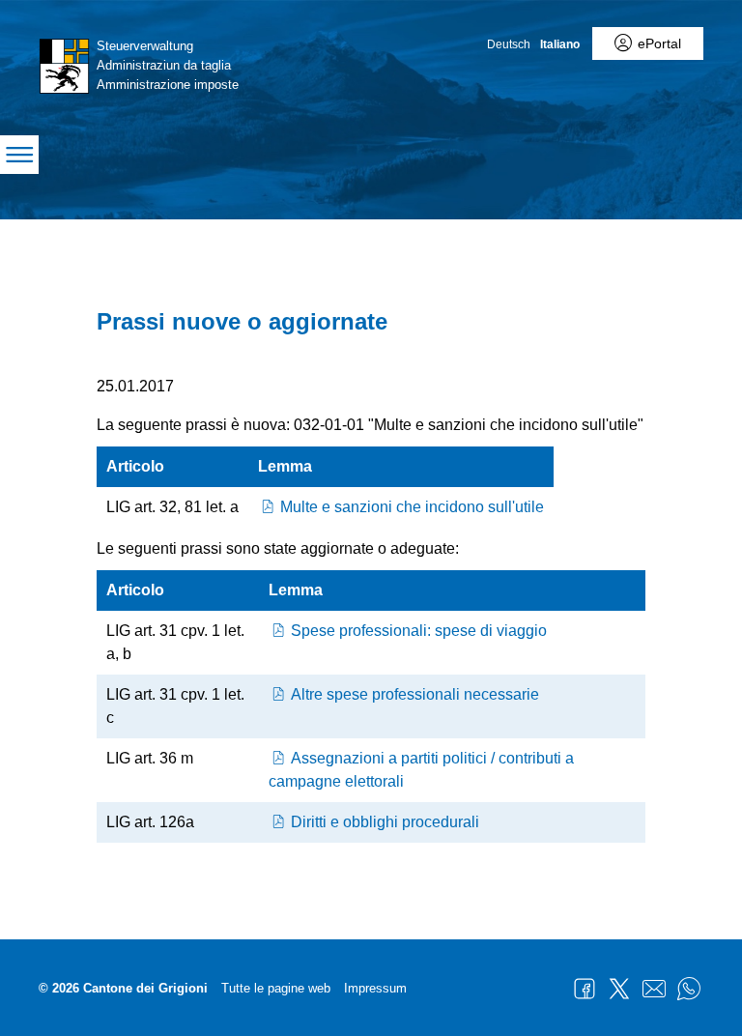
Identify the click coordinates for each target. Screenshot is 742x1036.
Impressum (375, 988)
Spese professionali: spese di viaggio (419, 630)
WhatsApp (688, 988)
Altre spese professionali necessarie (415, 694)
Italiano (560, 44)
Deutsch (508, 44)
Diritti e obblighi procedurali (385, 822)
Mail (654, 988)
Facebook (584, 988)
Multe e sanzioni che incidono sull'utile (412, 507)
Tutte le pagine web (275, 988)
